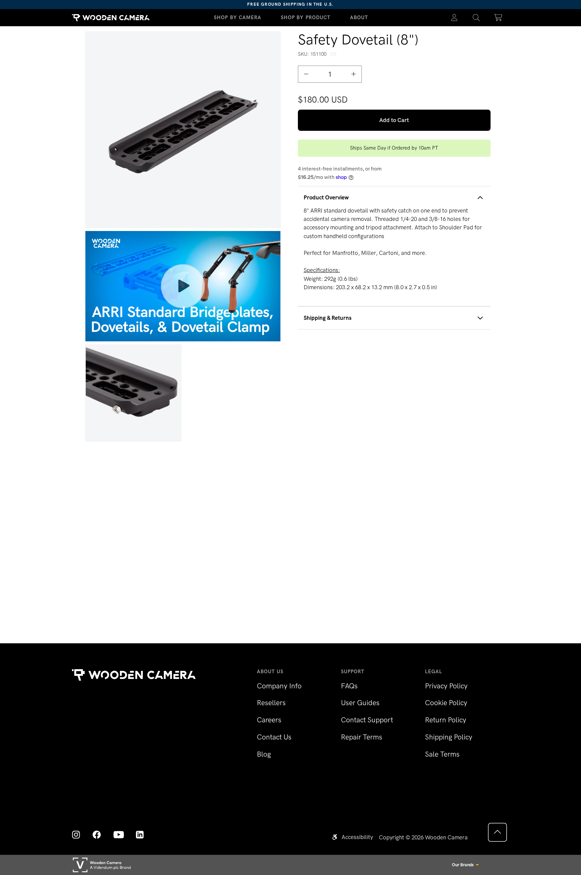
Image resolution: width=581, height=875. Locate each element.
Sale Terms (442, 754)
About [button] (359, 17)
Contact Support (367, 720)
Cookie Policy (446, 702)
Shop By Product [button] (306, 17)
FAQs (349, 686)
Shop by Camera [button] (238, 17)
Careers (269, 720)
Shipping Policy (448, 737)
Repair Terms (361, 737)
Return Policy (445, 720)
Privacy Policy (446, 686)
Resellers (271, 702)
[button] (476, 17)
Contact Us (274, 737)
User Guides (360, 702)
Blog (264, 754)
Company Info (279, 686)
